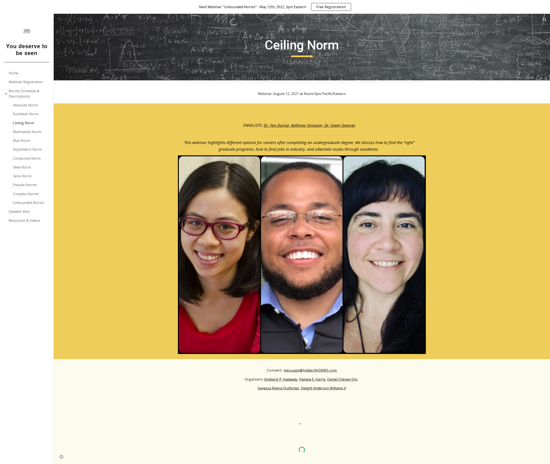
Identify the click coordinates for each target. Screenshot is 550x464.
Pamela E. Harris (312, 379)
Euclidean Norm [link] (25, 114)
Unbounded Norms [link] (28, 202)
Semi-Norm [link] (22, 176)
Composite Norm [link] (27, 158)
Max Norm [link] (21, 140)
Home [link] (13, 73)
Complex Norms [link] (26, 193)
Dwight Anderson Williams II (323, 388)
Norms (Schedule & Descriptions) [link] (24, 94)
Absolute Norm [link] (25, 105)
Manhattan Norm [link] (27, 131)
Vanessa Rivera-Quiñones (278, 388)
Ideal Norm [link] (22, 167)
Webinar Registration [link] (26, 82)
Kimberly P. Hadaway (281, 379)
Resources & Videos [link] (24, 220)
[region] (275, 7)
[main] (301, 47)
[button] (545, 20)
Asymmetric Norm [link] (27, 149)
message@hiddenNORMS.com (310, 370)
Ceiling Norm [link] (23, 123)
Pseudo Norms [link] (25, 184)
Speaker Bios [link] (19, 211)
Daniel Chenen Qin (342, 379)
